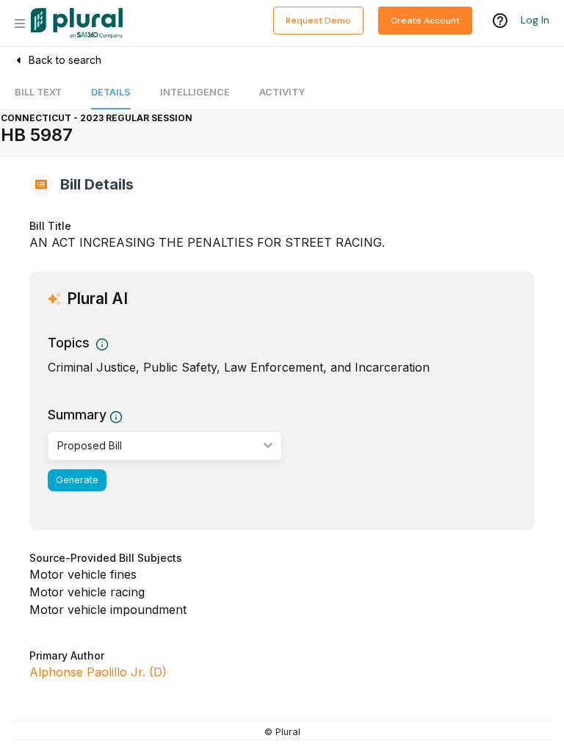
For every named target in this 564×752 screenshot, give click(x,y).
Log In (535, 19)
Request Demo (318, 20)
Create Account (425, 20)
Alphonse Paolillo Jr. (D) (98, 672)
